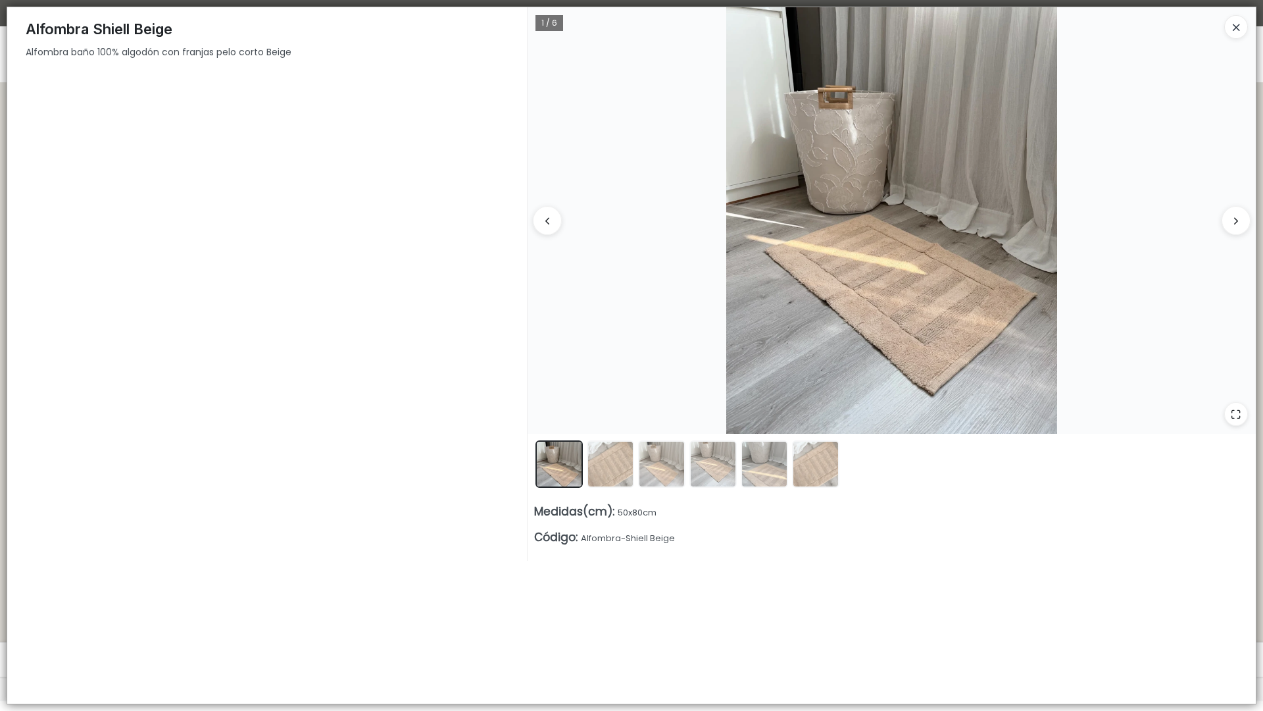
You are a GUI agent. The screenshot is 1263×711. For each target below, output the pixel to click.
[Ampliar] (1236, 414)
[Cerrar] (1236, 27)
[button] (559, 464)
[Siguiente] (1236, 220)
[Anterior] (547, 220)
